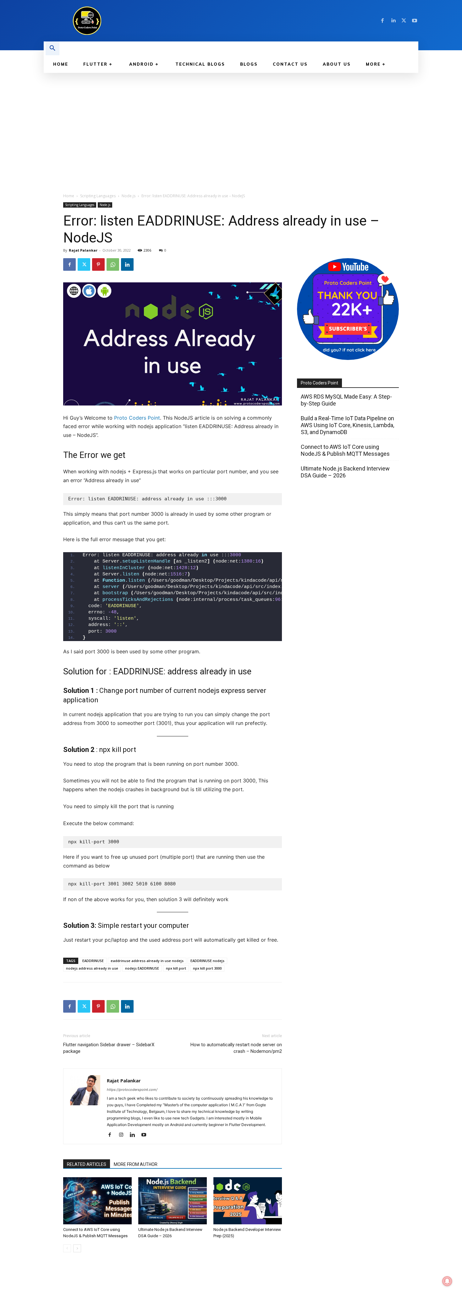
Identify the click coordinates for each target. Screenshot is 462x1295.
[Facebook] (382, 20)
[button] (52, 48)
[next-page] (77, 1248)
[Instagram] (123, 1135)
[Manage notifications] (447, 1281)
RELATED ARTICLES (86, 1164)
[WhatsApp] (113, 264)
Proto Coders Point (137, 418)
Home (68, 196)
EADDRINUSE (93, 960)
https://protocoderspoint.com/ (132, 1089)
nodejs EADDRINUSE (142, 968)
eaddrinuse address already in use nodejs (147, 960)
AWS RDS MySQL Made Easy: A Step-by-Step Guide (346, 400)
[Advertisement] (231, 120)
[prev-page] (67, 1248)
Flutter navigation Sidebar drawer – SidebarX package (108, 1048)
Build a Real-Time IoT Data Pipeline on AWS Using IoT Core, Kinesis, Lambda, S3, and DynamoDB (347, 425)
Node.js (128, 196)
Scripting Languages (98, 196)
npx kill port (176, 968)
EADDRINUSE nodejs (207, 960)
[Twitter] (404, 20)
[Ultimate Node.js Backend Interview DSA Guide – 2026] (172, 1200)
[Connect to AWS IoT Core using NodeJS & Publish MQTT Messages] (97, 1200)
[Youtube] (414, 20)
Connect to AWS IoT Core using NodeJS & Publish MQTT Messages (345, 450)
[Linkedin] (393, 20)
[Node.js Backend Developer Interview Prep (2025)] (247, 1200)
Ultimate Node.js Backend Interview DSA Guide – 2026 (345, 472)
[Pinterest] (98, 264)
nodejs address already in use (92, 968)
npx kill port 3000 (207, 968)
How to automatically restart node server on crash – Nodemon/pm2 (236, 1048)
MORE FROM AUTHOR (135, 1164)
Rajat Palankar (83, 250)
